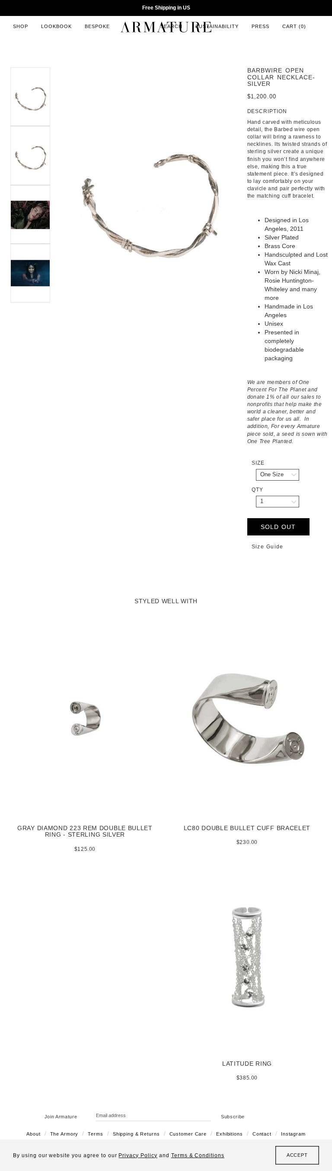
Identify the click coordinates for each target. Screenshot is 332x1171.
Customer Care (188, 1133)
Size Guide (268, 547)
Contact (261, 1133)
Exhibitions (229, 1133)
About (33, 1133)
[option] (148, 195)
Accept (297, 1155)
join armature (61, 1116)
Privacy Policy (137, 1155)
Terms (95, 1133)
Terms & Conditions (197, 1155)
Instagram (293, 1133)
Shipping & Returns (136, 1133)
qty (257, 490)
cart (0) (294, 26)
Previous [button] (56, 195)
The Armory (64, 1133)
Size (258, 463)
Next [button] (240, 195)
